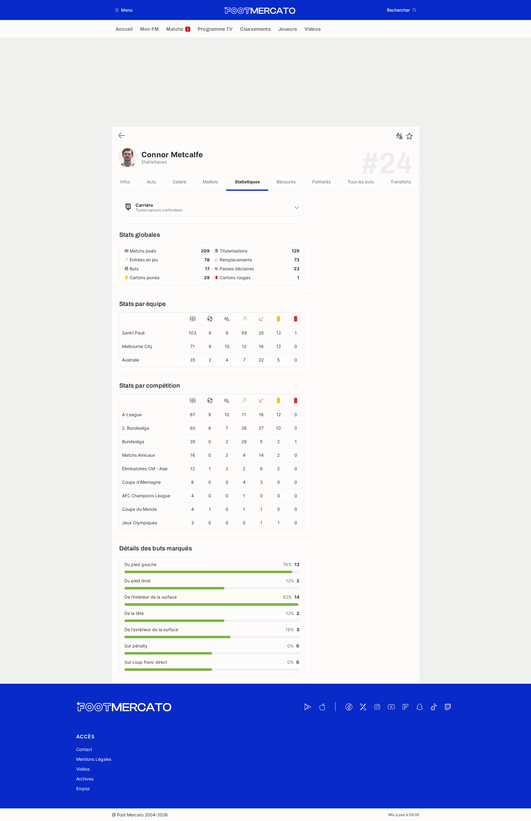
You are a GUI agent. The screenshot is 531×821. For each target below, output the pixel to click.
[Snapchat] (419, 706)
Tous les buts (361, 181)
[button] (124, 10)
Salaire (179, 181)
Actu (151, 181)
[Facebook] (348, 706)
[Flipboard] (405, 706)
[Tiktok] (433, 706)
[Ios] (322, 706)
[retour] (121, 136)
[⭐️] (409, 136)
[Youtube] (391, 706)
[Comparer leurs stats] (399, 136)
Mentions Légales (93, 759)
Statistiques (247, 181)
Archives (84, 778)
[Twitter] (363, 706)
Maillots (210, 181)
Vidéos (83, 769)
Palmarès (321, 181)
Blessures (286, 181)
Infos (125, 181)
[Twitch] (447, 706)
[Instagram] (377, 706)
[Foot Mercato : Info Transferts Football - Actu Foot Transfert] (259, 10)
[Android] (308, 706)
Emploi (82, 788)
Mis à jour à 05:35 (403, 814)
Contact (84, 749)
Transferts (401, 181)
